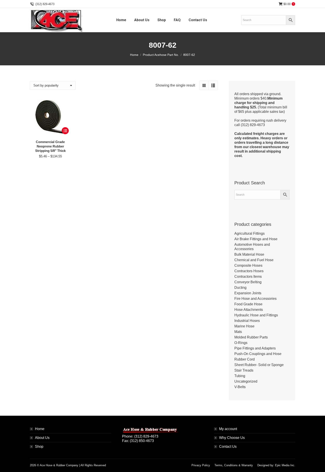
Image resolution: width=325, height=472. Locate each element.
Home (39, 429)
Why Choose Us (232, 438)
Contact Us (228, 446)
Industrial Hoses (247, 321)
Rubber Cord (244, 359)
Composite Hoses (248, 265)
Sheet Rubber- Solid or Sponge (259, 365)
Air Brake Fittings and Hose (255, 239)
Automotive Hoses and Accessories (252, 247)
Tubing (239, 376)
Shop (39, 446)
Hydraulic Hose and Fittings (256, 315)
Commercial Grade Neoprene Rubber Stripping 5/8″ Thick (50, 146)
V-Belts (240, 387)
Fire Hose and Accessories (255, 298)
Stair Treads (243, 370)
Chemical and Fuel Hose (253, 260)
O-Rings (240, 343)
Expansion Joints (247, 293)
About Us (42, 438)
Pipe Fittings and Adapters (255, 348)
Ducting (240, 287)
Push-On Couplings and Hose (257, 354)
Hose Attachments (248, 310)
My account (228, 429)
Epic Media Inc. (285, 465)
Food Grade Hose (248, 304)
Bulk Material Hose (249, 254)
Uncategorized (245, 381)
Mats (238, 332)
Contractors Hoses (249, 271)
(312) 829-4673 (44, 4)
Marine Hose (244, 326)
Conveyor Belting (248, 282)
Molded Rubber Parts (251, 337)
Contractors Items (248, 276)
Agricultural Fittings (249, 233)
